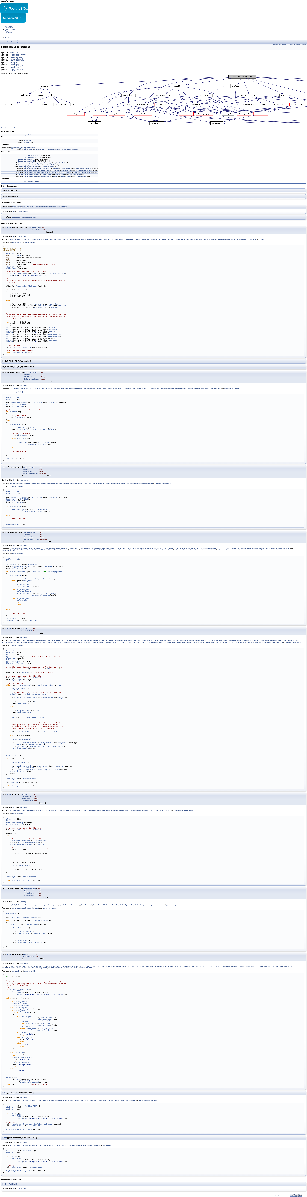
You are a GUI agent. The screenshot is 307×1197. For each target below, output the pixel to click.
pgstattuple (12, 41)
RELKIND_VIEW (71, 968)
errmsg (19, 994)
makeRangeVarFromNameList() (60, 1100)
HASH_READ (119, 549)
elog (78, 239)
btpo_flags (24, 430)
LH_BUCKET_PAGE (181, 549)
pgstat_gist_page (30, 172)
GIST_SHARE (41, 483)
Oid (7, 1151)
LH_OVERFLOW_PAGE (208, 549)
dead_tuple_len (45, 306)
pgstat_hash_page (30, 170)
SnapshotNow (186, 642)
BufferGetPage (81, 389)
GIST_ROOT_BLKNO (89, 966)
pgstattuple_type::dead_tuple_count (40, 239)
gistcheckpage (11, 501)
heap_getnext (25, 685)
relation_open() (94, 1145)
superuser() (131, 1100)
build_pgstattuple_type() (109, 640)
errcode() (45, 966)
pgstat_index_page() (202, 389)
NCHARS (27, 142)
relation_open (16, 1167)
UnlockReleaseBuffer (14, 524)
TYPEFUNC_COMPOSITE (247, 239)
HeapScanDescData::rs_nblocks (136, 642)
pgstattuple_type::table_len (167, 239)
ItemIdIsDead (97, 905)
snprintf (9, 327)
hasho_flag (27, 581)
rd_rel (19, 998)
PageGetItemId (136, 905)
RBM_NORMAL (215, 389)
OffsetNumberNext (109, 905)
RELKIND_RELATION (24, 968)
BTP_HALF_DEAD (43, 389)
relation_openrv (17, 1126)
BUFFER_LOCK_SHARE (62, 640)
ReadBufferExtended (19, 403)
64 (14, 211)
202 (14, 963)
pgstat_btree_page (30, 169)
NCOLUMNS (28, 140)
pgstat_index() (30, 243)
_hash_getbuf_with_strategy (22, 566)
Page (55, 176)
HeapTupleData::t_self (215, 642)
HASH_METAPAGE (114, 966)
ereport (38, 966)
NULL (148, 239)
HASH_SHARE (129, 549)
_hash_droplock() (16, 549)
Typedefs (290, 44)
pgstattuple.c (23, 211)
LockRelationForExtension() (108, 810)
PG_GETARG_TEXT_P (78, 1100)
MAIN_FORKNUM (124, 389)
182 (14, 1142)
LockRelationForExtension (20, 841)
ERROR (83, 239)
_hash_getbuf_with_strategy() (33, 549)
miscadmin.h (14, 64)
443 (14, 480)
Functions (297, 44)
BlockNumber (58, 150)
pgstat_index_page (30, 176)
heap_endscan (11, 755)
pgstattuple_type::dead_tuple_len (65, 239)
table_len (18, 289)
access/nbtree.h (16, 57)
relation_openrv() (121, 1100)
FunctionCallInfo (61, 163)
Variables (303, 44)
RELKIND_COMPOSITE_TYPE (249, 966)
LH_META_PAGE (194, 549)
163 (14, 1097)
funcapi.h (13, 62)
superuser (14, 1113)
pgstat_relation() (17, 392)
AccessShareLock (16, 640)
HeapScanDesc (11, 651)
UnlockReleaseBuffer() (164, 483)
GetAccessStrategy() (231, 640)
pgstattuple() (16, 971)
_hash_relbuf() (60, 549)
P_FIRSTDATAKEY (136, 389)
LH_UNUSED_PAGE (224, 549)
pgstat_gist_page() (33, 908)
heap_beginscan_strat (20, 669)
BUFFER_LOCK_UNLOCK (80, 640)
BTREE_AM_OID (15, 966)
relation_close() (98, 642)
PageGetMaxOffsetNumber (160, 389)
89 (14, 236)
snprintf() (154, 239)
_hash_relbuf (11, 618)
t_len (36, 701)
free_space (38, 307)
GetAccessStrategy (23, 678)
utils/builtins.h (16, 69)
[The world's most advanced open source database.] (13, 22)
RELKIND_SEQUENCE (39, 968)
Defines (284, 44)
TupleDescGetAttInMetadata (26, 286)
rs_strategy (16, 680)
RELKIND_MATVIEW (9, 968)
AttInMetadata (11, 268)
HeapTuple (10, 253)
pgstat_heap (28, 167)
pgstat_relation (29, 165)
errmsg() (52, 966)
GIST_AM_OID (76, 966)
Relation (50, 150)
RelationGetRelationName (229, 966)
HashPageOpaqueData (54, 572)
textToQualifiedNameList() (148, 1100)
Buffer (8, 397)
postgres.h (14, 52)
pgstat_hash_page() (50, 908)
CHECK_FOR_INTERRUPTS (127, 640)
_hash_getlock (11, 564)
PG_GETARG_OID (55, 1145)
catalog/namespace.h (18, 61)
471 (14, 807)
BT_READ (21, 389)
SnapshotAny (176, 642)
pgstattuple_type (29, 135)
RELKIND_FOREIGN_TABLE (270, 966)
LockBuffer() (112, 389)
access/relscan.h (16, 59)
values (262, 239)
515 (14, 902)
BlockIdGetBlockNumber (44, 640)
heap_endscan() (262, 640)
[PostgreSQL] (14, 12)
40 (14, 1188)
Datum (20, 159)
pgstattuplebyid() (30, 971)
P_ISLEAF (147, 389)
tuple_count (53, 329)
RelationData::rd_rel (192, 966)
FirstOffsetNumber (30, 483)
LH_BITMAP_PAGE (166, 549)
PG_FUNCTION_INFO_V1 (32, 155)
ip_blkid (53, 732)
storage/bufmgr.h (16, 66)
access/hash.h (15, 56)
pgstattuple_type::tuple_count (187, 239)
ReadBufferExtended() (232, 389)
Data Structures (276, 44)
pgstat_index (28, 174)
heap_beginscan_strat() (247, 640)
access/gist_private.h (18, 54)
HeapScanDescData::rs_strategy (159, 642)
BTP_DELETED (31, 389)
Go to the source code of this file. (11, 128)
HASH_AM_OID (102, 966)
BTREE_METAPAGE (29, 966)
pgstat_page (28, 150)
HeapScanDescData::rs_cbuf (114, 642)
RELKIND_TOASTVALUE (56, 968)
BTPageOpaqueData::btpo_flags (62, 389)
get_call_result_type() (115, 239)
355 (14, 385)
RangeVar (9, 1108)
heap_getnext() (273, 640)
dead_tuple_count (55, 334)
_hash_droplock (12, 620)
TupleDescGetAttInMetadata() (228, 239)
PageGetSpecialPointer (178, 389)
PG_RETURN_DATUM (94, 1100)
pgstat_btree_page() (19, 908)
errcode (20, 993)
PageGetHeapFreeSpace (37, 746)
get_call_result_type (18, 273)
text (8, 1106)
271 (14, 637)
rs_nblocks (24, 672)
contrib (3, 41)
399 (14, 546)
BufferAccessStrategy (71, 150)
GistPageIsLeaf (64, 483)
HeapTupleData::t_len (199, 642)
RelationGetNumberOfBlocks (141, 810)
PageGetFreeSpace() (123, 905)
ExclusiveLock (78, 810)
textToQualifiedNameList (43, 1124)
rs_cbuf (27, 694)
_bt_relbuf (10, 458)
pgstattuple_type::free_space (97, 239)
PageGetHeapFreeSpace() (56, 642)
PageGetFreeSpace (30, 917)
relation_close (12, 779)
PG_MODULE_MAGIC (31, 182)
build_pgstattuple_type (32, 163)
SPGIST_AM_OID (86, 968)
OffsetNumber (66, 176)
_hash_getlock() (49, 549)
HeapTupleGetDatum (131, 239)
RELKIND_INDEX (286, 966)
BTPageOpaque (15, 424)
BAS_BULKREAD (29, 640)
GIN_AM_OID (66, 966)
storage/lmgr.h (15, 67)
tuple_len (38, 304)
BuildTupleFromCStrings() (18, 239)
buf (74, 389)
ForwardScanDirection (195, 640)
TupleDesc (10, 266)
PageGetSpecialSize (282, 549)
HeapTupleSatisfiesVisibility (288, 640)
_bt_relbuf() (14, 389)
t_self (46, 732)
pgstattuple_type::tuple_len (208, 239)
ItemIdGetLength (86, 905)
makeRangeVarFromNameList (23, 1124)
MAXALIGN (235, 549)
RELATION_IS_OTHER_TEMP (210, 966)
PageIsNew (191, 389)
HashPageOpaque (15, 575)
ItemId (12, 924)
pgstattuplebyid (29, 161)
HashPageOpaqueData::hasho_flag (147, 549)
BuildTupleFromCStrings (22, 347)
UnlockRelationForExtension (21, 844)
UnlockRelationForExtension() (184, 810)
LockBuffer (10, 404)
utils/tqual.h (15, 71)
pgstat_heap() (16, 243)
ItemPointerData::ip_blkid (10, 642)
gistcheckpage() (52, 483)
